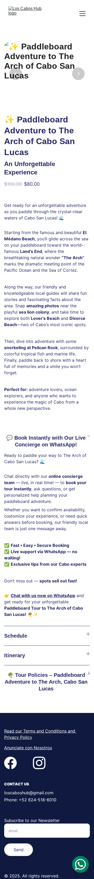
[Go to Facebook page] (10, 763)
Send (19, 849)
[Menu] (82, 13)
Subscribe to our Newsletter (32, 820)
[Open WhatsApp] (80, 864)
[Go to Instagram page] (39, 763)
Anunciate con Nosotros (28, 747)
